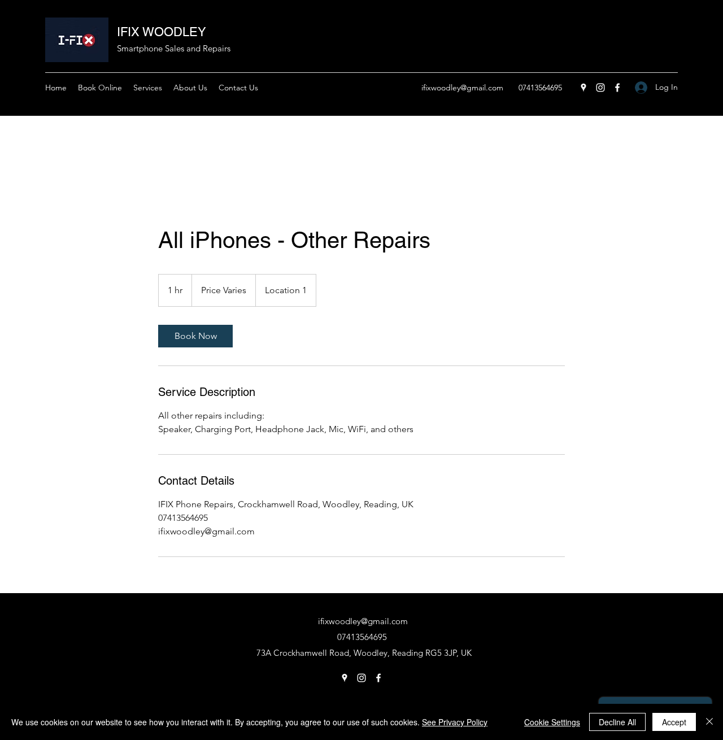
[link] (195, 336)
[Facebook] (617, 87)
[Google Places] (583, 87)
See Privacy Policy (454, 722)
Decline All (617, 722)
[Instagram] (600, 87)
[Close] (709, 722)
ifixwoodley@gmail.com (462, 87)
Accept (674, 722)
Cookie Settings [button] (552, 722)
